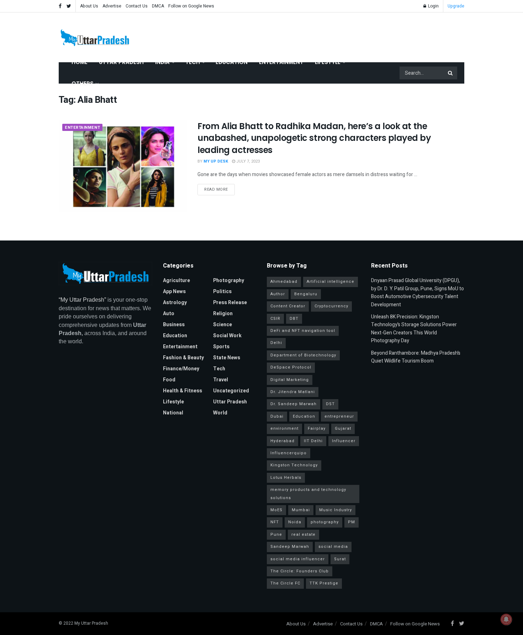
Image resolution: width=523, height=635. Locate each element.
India (162, 62)
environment (284, 428)
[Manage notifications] (506, 619)
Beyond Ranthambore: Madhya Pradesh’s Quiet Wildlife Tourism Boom (415, 357)
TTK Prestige (324, 583)
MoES (276, 510)
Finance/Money (181, 368)
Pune (276, 534)
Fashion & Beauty (183, 357)
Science (222, 324)
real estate (303, 534)
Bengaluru (305, 294)
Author (277, 294)
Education (232, 62)
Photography (228, 280)
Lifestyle (327, 62)
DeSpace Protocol (290, 367)
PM (351, 522)
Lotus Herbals (285, 478)
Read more (216, 189)
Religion (223, 313)
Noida (294, 522)
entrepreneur (339, 416)
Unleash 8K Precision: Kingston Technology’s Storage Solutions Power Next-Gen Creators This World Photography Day (414, 328)
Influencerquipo (288, 453)
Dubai (277, 416)
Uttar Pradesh (121, 62)
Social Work (227, 335)
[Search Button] (450, 73)
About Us (89, 6)
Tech (192, 62)
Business (174, 324)
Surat (340, 559)
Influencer (343, 441)
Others (83, 83)
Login (433, 6)
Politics (222, 291)
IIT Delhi (313, 441)
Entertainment (281, 62)
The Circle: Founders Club (299, 571)
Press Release (230, 302)
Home (80, 62)
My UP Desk (216, 161)
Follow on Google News (191, 6)
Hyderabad (282, 441)
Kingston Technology (294, 465)
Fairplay (317, 428)
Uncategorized (231, 391)
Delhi (276, 343)
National (173, 413)
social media (333, 547)
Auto (168, 313)
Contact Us (137, 6)
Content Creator (287, 306)
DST (330, 404)
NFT (274, 522)
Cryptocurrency (331, 306)
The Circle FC (285, 583)
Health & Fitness (182, 391)
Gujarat (343, 428)
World (220, 413)
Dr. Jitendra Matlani (292, 392)
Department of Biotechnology (303, 355)
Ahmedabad (283, 282)
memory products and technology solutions (308, 494)
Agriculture (176, 280)
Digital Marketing (289, 380)
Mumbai (301, 510)
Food (169, 379)
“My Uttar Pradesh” (82, 300)
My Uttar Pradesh (91, 623)
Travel (220, 379)
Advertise (111, 6)
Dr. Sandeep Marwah (293, 404)
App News (174, 291)
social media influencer (297, 559)
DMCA (158, 6)
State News (226, 357)
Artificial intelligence (330, 282)
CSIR (275, 319)
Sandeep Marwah (289, 547)
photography (325, 522)
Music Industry (335, 510)
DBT (294, 319)
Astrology (175, 302)
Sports (221, 346)
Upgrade (456, 6)
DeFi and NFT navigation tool (302, 331)
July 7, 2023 (247, 161)
